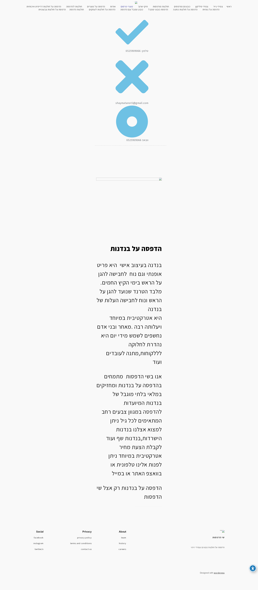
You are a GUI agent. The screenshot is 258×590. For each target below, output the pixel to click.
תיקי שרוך (143, 6)
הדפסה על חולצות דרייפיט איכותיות (44, 6)
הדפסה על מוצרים (96, 6)
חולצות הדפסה (76, 9)
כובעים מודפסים (182, 6)
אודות (113, 6)
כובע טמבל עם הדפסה (131, 9)
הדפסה (151, 411)
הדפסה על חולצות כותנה (185, 9)
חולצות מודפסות (161, 6)
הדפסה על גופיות (211, 9)
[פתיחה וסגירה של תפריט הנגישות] (252, 568)
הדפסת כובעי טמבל (158, 9)
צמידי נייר (218, 6)
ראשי (229, 6)
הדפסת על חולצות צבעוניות (52, 9)
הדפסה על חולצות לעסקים (102, 9)
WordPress (219, 572)
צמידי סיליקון (201, 6)
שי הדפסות (218, 537)
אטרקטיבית (140, 317)
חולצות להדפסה (74, 6)
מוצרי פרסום (127, 6)
